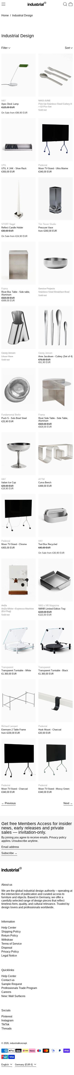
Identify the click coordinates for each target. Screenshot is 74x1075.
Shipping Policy (11, 931)
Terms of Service (11, 943)
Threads (6, 1028)
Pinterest (6, 1016)
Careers (6, 991)
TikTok (5, 1024)
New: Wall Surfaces (13, 996)
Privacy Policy (10, 951)
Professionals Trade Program (19, 988)
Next (66, 803)
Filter (4, 47)
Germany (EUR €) (24, 1064)
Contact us (7, 980)
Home (5, 15)
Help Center (8, 927)
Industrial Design (22, 15)
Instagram (7, 1020)
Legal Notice (9, 955)
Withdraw (7, 939)
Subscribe (7, 853)
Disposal (6, 947)
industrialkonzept (18, 1043)
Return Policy (9, 935)
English (5, 1064)
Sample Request (11, 984)
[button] (65, 4)
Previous (10, 803)
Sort (67, 47)
